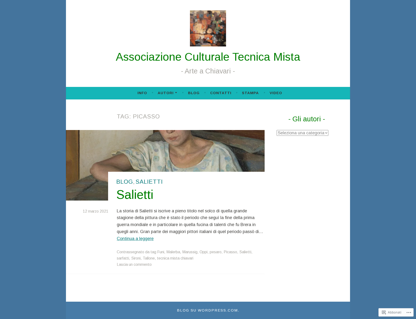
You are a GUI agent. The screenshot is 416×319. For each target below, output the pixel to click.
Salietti (149, 182)
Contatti (220, 93)
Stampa (250, 93)
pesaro (215, 252)
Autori (166, 93)
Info (142, 93)
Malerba (173, 252)
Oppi (204, 252)
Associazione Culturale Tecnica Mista (208, 57)
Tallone (149, 258)
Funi (160, 252)
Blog (194, 93)
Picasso (230, 252)
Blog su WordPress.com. (208, 310)
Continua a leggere (135, 238)
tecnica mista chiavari (175, 258)
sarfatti (123, 258)
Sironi (136, 258)
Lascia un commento (134, 264)
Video (276, 93)
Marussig (189, 252)
